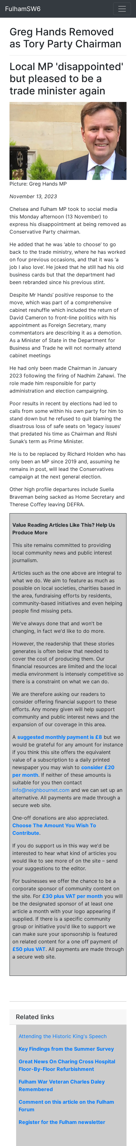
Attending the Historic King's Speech (63, 1036)
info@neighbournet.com (41, 790)
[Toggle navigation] (122, 9)
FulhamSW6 (22, 9)
